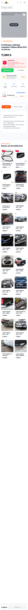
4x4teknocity (11, 95)
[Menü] (2, 2)
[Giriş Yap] (20, 2)
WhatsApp (8, 70)
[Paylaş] (24, 14)
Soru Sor (21, 70)
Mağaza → (22, 96)
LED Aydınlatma (11, 6)
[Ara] (17, 2)
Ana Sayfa (5, 6)
